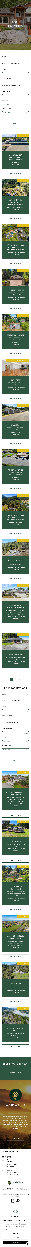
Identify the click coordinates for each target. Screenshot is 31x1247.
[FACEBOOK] (13, 1211)
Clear (15, 123)
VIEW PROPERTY (15, 173)
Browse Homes (15, 1072)
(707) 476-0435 (10, 1166)
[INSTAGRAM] (17, 1211)
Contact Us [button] (15, 1138)
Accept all (15, 1242)
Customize (15, 1237)
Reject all (15, 1233)
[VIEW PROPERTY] (15, 172)
